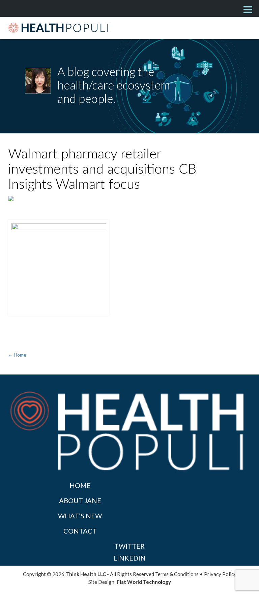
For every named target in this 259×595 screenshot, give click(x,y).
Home (80, 485)
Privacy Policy (220, 574)
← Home (17, 355)
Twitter (129, 546)
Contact (80, 531)
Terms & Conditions (177, 574)
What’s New (80, 516)
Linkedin (129, 558)
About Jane (80, 500)
